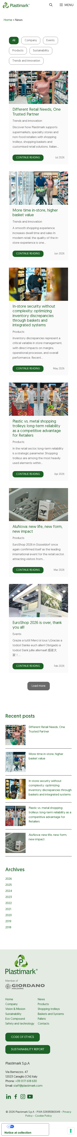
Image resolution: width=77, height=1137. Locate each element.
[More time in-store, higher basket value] (15, 763)
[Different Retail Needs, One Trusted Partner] (15, 736)
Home (8, 20)
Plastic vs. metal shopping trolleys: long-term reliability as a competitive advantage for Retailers (50, 815)
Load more (38, 686)
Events (50, 40)
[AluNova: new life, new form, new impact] (15, 844)
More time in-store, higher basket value (46, 756)
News (41, 999)
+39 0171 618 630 (26, 1081)
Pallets (42, 1019)
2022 (8, 903)
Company (31, 40)
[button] (51, 5)
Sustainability (41, 50)
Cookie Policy (43, 1116)
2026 (8, 878)
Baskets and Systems (51, 1014)
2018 (8, 927)
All (13, 40)
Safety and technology (19, 1023)
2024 (8, 891)
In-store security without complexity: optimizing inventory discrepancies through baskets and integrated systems (34, 316)
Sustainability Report (27, 1049)
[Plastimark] (16, 5)
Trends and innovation (26, 60)
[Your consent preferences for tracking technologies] (70, 1130)
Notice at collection (17, 1132)
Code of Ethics (22, 1037)
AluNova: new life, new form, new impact (48, 837)
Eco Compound (15, 1019)
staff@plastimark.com (27, 1085)
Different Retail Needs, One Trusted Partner (47, 729)
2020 (8, 915)
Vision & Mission (15, 1009)
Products (17, 50)
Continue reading (28, 157)
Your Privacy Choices (29, 1126)
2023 (8, 897)
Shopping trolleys (49, 1009)
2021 (8, 909)
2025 (8, 885)
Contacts (43, 1023)
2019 (8, 921)
